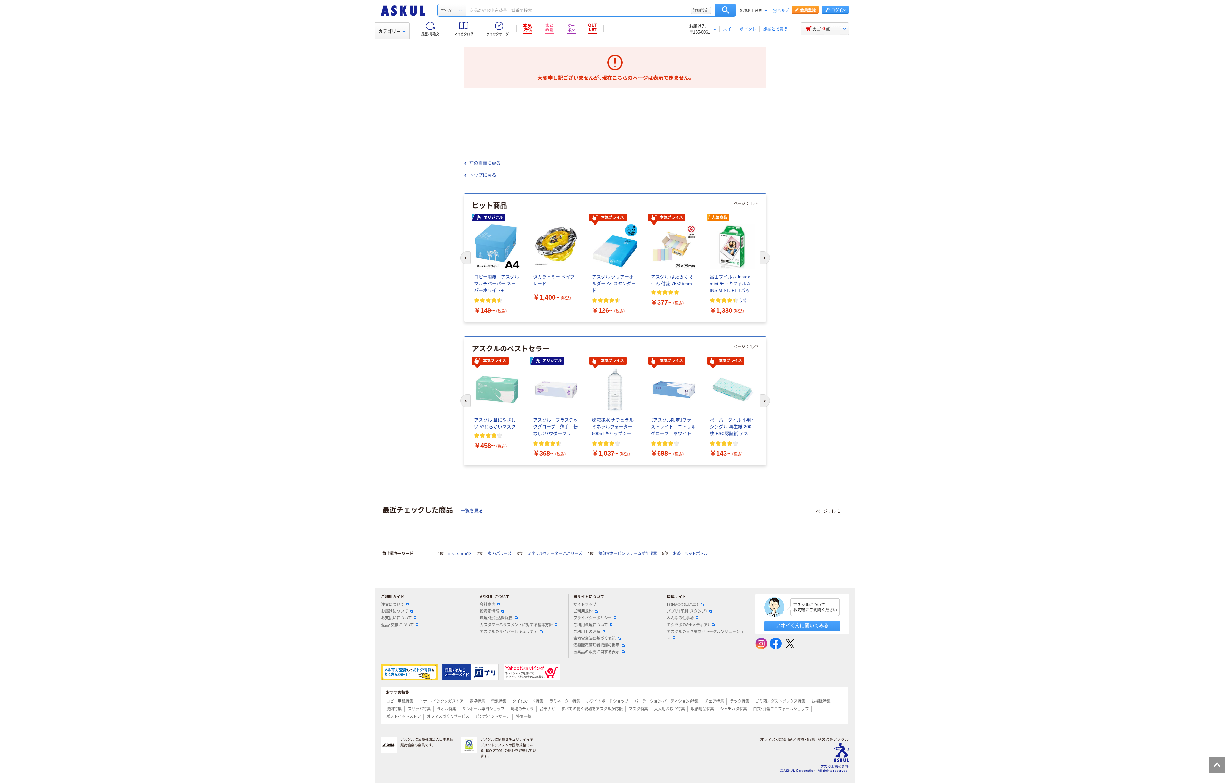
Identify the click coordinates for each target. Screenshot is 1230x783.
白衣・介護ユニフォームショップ (781, 709)
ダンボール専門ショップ (483, 709)
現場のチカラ (522, 709)
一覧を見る (472, 510)
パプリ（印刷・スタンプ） (687, 611)
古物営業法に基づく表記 (594, 638)
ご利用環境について (590, 625)
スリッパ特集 (419, 709)
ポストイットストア (403, 716)
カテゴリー (389, 31)
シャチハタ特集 (733, 709)
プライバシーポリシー (592, 618)
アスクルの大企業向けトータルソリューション (705, 635)
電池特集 (498, 701)
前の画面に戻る (485, 163)
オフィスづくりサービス (448, 716)
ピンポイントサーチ (492, 716)
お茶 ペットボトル (690, 553)
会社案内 (487, 604)
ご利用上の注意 (586, 632)
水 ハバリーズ (500, 553)
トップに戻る (482, 174)
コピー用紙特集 (399, 701)
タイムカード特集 (527, 701)
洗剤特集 (394, 709)
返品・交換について (397, 625)
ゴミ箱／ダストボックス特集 (780, 701)
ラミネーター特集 (564, 701)
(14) (742, 300)
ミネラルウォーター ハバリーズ (555, 553)
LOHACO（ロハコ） (683, 604)
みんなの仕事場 (680, 618)
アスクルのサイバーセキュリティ (508, 632)
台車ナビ (547, 709)
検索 (725, 10)
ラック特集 (739, 701)
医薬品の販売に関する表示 (596, 652)
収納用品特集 (702, 709)
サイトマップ (584, 604)
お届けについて (394, 611)
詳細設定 (701, 10)
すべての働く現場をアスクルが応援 (592, 709)
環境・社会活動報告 (496, 618)
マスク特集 (638, 709)
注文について (392, 604)
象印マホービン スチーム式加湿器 (627, 553)
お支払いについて (396, 618)
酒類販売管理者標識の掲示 (596, 645)
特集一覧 (523, 716)
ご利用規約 (583, 611)
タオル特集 (446, 709)
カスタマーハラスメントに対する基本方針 (516, 625)
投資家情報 (489, 611)
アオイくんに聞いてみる (802, 625)
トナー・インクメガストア (441, 701)
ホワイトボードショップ (607, 701)
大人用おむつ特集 (669, 709)
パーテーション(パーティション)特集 (667, 701)
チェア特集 (714, 701)
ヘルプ (783, 11)
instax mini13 (460, 553)
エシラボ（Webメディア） (688, 625)
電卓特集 (477, 701)
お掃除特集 (821, 701)
